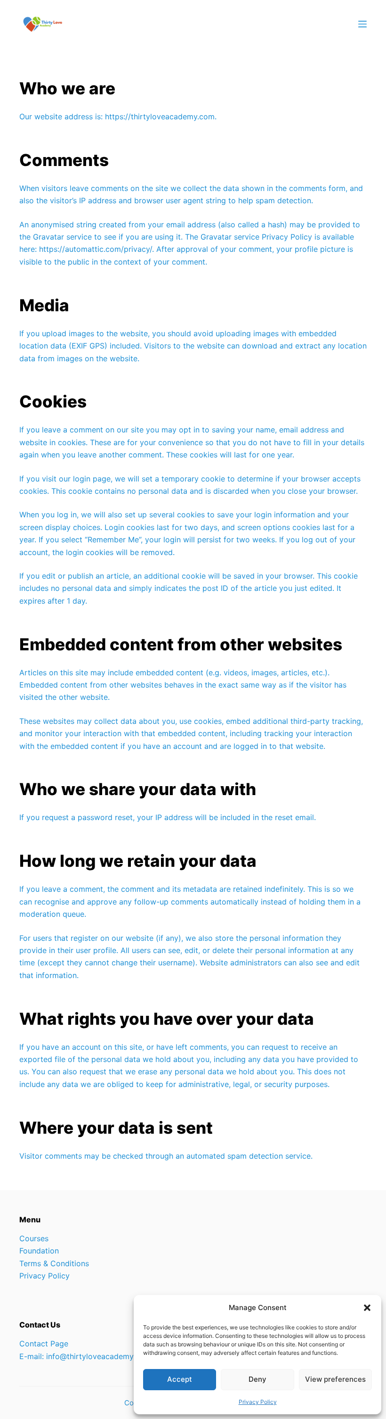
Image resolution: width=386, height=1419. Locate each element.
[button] (367, 1307)
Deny (257, 1379)
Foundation (39, 1250)
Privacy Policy (258, 1401)
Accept (179, 1379)
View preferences (335, 1379)
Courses (33, 1238)
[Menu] (362, 24)
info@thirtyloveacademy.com (98, 1356)
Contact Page (43, 1343)
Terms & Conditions (54, 1263)
